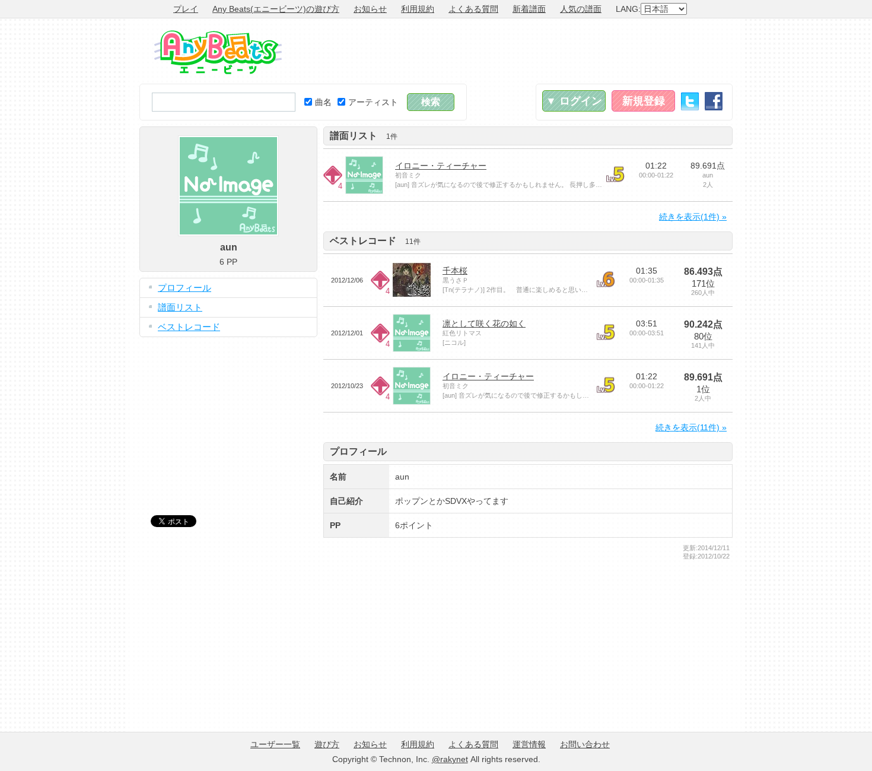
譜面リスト (180, 307)
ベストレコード (189, 327)
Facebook (714, 101)
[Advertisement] (517, 51)
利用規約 (417, 9)
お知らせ (370, 9)
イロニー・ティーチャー (440, 165)
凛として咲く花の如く (484, 323)
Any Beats (218, 52)
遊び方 (326, 744)
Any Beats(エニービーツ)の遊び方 (275, 9)
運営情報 (529, 744)
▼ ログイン (574, 101)
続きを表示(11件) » (691, 427)
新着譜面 (529, 9)
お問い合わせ (585, 744)
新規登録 (643, 101)
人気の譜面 (581, 9)
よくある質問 (473, 9)
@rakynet (450, 759)
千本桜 (455, 270)
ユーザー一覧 (275, 744)
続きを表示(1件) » (693, 216)
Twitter (690, 101)
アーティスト (373, 102)
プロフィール (184, 288)
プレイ (185, 9)
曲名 (323, 102)
